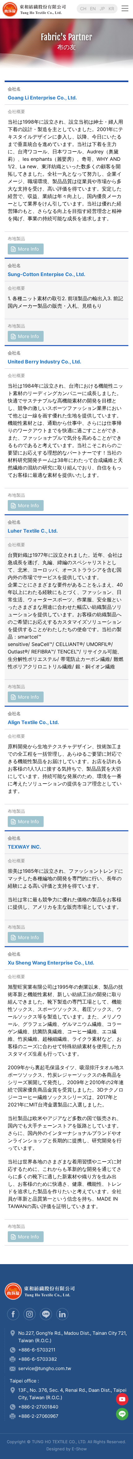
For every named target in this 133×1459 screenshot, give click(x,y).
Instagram (30, 1314)
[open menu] (125, 8)
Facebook (13, 1314)
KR (111, 8)
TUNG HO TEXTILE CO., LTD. (57, 9)
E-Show (79, 1448)
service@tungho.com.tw (44, 1368)
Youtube (122, 1399)
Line (46, 1314)
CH (83, 8)
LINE (122, 1414)
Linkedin (62, 1314)
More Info (28, 249)
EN (93, 8)
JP (102, 8)
